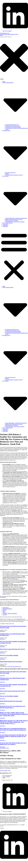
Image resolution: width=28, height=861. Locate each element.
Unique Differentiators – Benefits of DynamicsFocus (16, 218)
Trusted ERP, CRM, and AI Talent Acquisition (14, 221)
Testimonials (5, 225)
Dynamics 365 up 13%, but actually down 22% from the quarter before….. (12, 707)
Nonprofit (5, 614)
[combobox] (6, 36)
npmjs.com (15, 578)
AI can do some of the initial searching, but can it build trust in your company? (13, 743)
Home (4, 81)
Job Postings (5, 226)
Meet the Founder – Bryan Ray (11, 220)
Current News (5, 224)
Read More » (2, 631)
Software (4, 610)
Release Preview (20, 619)
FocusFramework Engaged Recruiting (13, 127)
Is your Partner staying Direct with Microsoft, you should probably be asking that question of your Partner (13, 736)
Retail (4, 611)
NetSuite (7, 173)
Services (4, 612)
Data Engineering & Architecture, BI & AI (14, 174)
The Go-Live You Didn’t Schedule (9, 655)
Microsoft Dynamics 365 (10, 172)
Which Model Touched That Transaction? (11, 661)
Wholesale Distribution (7, 608)
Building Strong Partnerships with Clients (13, 219)
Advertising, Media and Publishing (10, 613)
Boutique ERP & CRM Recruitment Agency (9, 34)
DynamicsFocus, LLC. (4, 33)
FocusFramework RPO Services (11, 124)
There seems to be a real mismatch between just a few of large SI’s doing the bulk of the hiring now (13, 729)
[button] (14, 256)
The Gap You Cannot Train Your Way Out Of (12, 649)
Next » (20, 666)
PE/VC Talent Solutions (8, 222)
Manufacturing (6, 607)
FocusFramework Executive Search (12, 125)
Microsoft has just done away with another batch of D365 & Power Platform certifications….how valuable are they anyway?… (13, 722)
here (21, 616)
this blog (4, 596)
